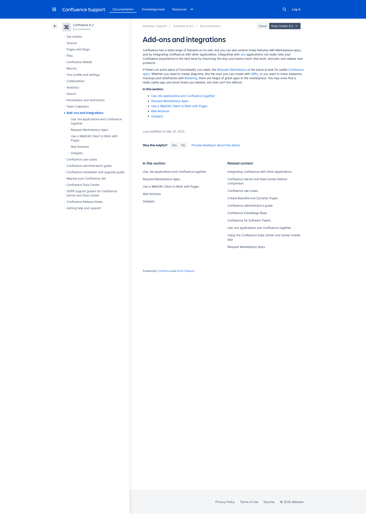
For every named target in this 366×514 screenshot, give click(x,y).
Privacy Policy (225, 502)
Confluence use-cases (82, 159)
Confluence (164, 270)
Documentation (123, 9)
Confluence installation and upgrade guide (96, 172)
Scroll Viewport (185, 270)
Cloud (263, 26)
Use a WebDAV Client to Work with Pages (179, 106)
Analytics (73, 87)
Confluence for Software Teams (249, 220)
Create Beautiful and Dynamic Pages (252, 198)
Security (269, 502)
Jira (242, 54)
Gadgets (77, 153)
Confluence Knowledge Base (247, 213)
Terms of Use (249, 502)
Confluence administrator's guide (89, 165)
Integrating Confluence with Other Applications (259, 171)
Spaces (72, 43)
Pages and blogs (78, 49)
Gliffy (254, 74)
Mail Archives (80, 146)
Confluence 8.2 (83, 25)
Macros (72, 68)
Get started (74, 36)
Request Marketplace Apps (89, 129)
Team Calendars (78, 106)
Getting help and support (84, 208)
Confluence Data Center (83, 185)
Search (284, 9)
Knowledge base (153, 9)
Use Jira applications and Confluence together (183, 96)
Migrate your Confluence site (86, 178)
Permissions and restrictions (86, 100)
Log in (296, 9)
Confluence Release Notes (85, 201)
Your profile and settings (83, 74)
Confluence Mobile (79, 62)
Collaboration (76, 81)
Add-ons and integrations (85, 113)
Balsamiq (191, 78)
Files (70, 55)
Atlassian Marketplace (232, 69)
